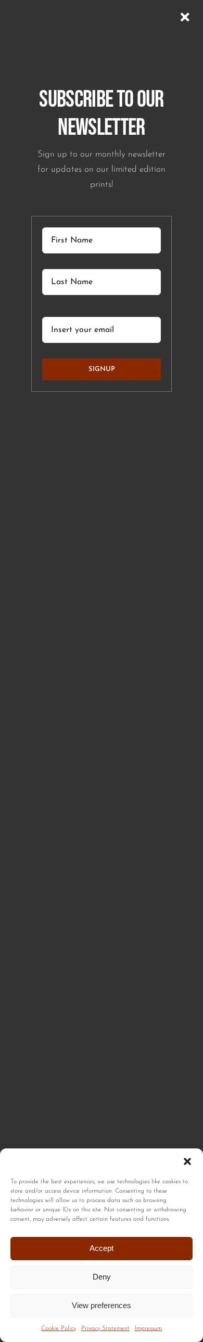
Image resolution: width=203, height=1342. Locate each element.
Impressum (148, 1328)
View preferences (101, 1305)
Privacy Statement (105, 1328)
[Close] (185, 17)
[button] (187, 1161)
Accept (101, 1248)
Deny (102, 1276)
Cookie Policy (58, 1328)
